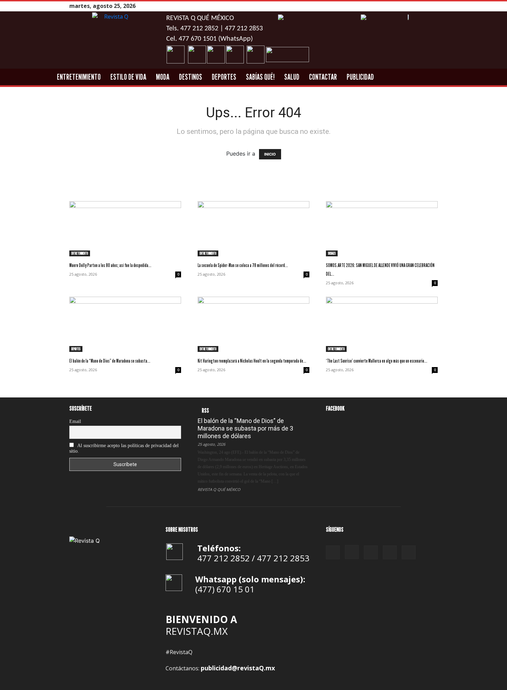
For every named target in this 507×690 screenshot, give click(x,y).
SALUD (291, 77)
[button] (475, 77)
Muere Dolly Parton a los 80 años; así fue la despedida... (110, 265)
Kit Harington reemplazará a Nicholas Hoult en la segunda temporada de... (252, 361)
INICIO (270, 154)
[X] (425, 6)
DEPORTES (224, 77)
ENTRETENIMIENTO (79, 77)
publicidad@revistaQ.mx (238, 668)
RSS (205, 410)
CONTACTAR (323, 77)
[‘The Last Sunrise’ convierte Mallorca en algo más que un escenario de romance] (382, 324)
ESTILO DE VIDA (128, 77)
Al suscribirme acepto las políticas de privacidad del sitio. (124, 448)
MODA (162, 77)
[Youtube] (434, 6)
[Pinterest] (416, 6)
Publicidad (360, 77)
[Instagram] (408, 6)
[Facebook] (399, 6)
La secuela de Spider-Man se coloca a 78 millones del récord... (243, 265)
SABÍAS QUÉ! (260, 77)
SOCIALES (332, 253)
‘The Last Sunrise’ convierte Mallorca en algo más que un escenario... (376, 361)
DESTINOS (190, 77)
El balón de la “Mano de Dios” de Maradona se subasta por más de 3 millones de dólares (245, 428)
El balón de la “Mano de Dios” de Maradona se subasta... (109, 361)
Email (75, 421)
